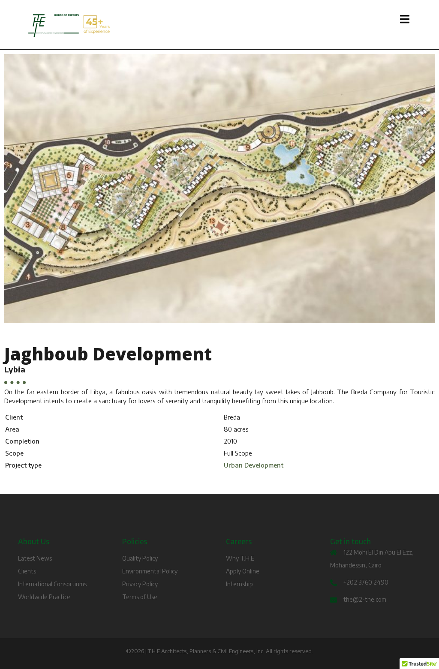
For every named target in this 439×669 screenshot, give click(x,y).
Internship (239, 584)
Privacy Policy (140, 584)
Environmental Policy (149, 571)
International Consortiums (52, 584)
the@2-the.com (364, 599)
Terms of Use (139, 596)
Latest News (35, 558)
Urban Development (253, 465)
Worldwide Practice (44, 596)
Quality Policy (140, 558)
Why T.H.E (240, 558)
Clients (27, 571)
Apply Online (242, 571)
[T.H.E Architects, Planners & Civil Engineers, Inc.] (87, 26)
